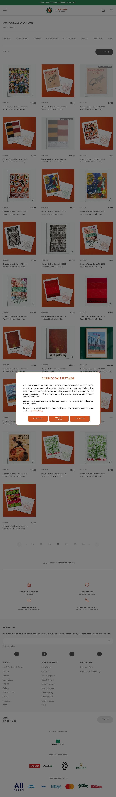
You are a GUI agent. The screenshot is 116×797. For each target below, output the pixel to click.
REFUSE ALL (38, 418)
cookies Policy (37, 411)
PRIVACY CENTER (59, 418)
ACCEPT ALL (80, 418)
